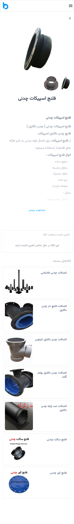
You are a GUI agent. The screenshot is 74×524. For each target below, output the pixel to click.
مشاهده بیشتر (37, 210)
